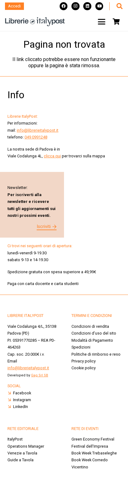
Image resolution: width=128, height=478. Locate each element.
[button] (119, 6)
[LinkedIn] (87, 6)
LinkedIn (20, 406)
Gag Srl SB (39, 375)
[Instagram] (75, 6)
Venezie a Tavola (22, 453)
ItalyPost (15, 439)
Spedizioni (80, 347)
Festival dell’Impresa (89, 446)
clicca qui (52, 156)
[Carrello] (116, 21)
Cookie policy (83, 368)
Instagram (22, 399)
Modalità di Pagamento (92, 340)
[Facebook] (64, 6)
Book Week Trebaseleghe (94, 453)
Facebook (22, 393)
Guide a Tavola (20, 460)
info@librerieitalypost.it (37, 130)
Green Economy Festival (92, 439)
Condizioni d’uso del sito (93, 333)
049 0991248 (36, 137)
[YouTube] (99, 6)
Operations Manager (26, 446)
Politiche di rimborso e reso (96, 354)
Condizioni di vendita (90, 326)
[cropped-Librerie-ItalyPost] (35, 21)
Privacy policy (83, 361)
